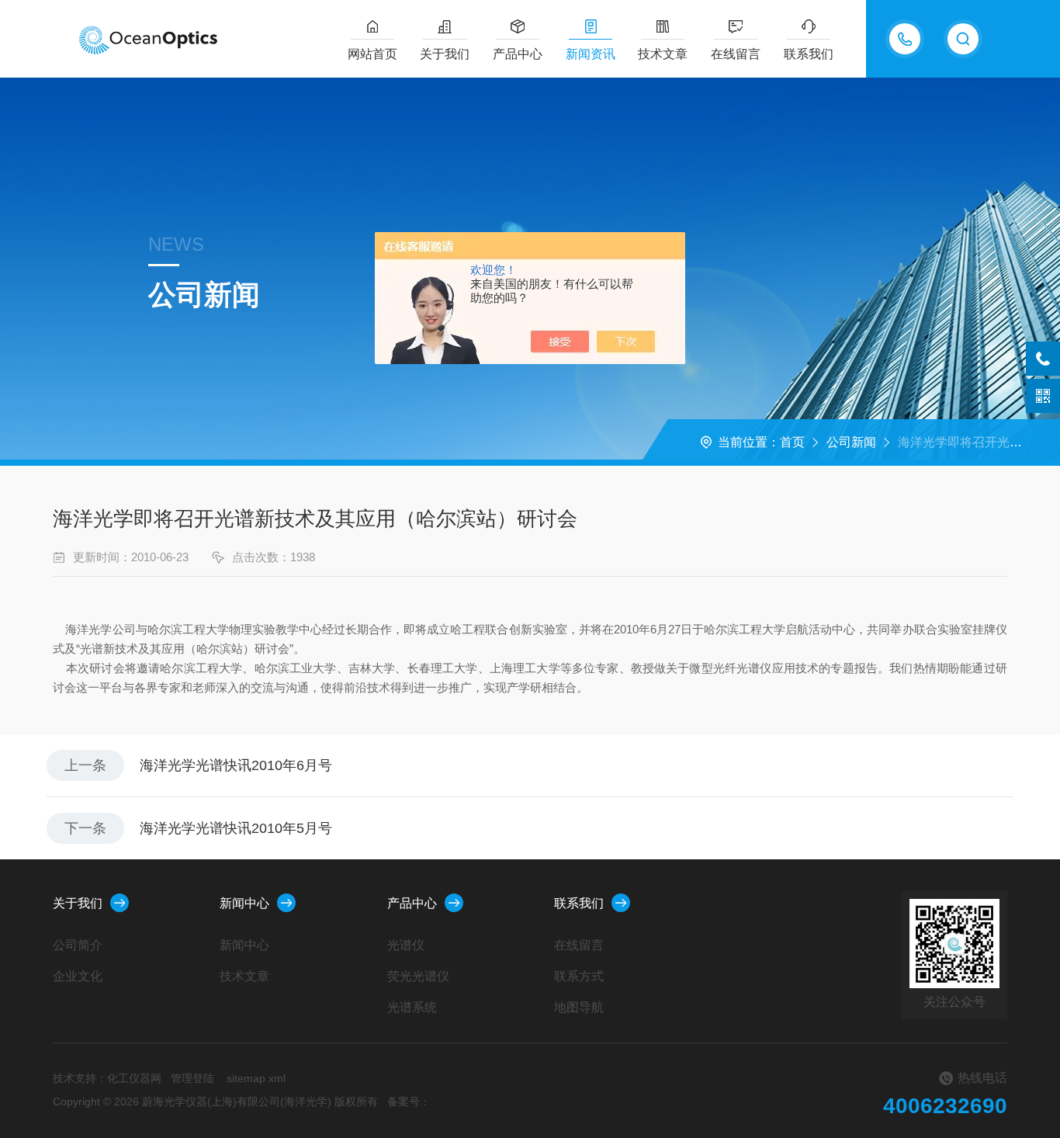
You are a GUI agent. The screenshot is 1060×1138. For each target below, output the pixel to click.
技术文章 (663, 54)
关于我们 (444, 54)
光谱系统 (412, 1007)
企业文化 (77, 976)
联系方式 (579, 976)
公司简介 (77, 945)
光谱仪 (405, 945)
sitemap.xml (256, 1078)
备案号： (409, 1101)
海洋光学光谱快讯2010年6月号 (236, 765)
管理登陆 (192, 1078)
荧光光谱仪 (418, 976)
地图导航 (579, 1007)
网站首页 (372, 54)
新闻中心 (244, 903)
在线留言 (735, 54)
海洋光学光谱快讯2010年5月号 (236, 828)
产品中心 (517, 54)
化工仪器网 (134, 1078)
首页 (792, 442)
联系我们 (808, 54)
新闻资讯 (590, 54)
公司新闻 (851, 442)
